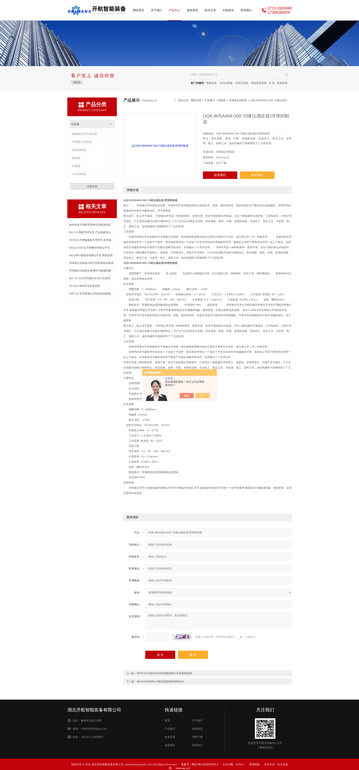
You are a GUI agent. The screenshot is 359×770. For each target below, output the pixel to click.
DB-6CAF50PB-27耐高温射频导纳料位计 (160, 681)
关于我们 (156, 10)
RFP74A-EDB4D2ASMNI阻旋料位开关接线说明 (164, 673)
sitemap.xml (183, 768)
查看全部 (92, 186)
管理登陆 (254, 764)
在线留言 (228, 10)
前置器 (76, 166)
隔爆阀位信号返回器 (84, 133)
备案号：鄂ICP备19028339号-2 (199, 764)
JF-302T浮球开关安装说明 (84, 285)
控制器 (77, 82)
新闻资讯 (192, 10)
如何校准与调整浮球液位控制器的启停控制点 (92, 224)
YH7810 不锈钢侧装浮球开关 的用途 (90, 239)
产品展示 (209, 100)
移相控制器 (79, 149)
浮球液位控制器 (82, 141)
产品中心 (174, 10)
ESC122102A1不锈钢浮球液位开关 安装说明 (92, 247)
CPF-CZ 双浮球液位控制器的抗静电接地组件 (92, 293)
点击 (110, 124)
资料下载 (197, 736)
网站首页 (138, 10)
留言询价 (257, 175)
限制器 (76, 157)
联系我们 (246, 10)
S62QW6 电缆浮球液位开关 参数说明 (91, 255)
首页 (167, 720)
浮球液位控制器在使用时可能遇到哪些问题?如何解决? (92, 270)
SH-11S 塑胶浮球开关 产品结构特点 (90, 232)
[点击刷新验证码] (182, 637)
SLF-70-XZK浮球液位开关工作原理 (89, 278)
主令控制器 (79, 174)
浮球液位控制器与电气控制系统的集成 (91, 262)
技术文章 (210, 10)
